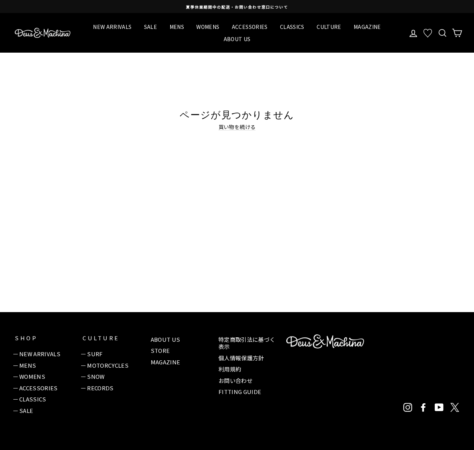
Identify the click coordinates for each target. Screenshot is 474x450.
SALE (150, 26)
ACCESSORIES (250, 26)
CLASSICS (292, 26)
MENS (177, 26)
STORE (160, 350)
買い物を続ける (237, 126)
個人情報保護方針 (241, 358)
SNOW (95, 376)
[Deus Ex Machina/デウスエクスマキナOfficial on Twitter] (454, 407)
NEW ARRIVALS (112, 26)
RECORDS (100, 388)
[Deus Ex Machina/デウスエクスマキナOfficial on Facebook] (423, 407)
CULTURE (329, 26)
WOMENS (207, 26)
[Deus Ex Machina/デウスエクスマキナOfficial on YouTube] (439, 407)
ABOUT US (237, 39)
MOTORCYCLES (107, 365)
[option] (237, 6)
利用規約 (229, 369)
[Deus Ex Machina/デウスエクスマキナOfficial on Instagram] (407, 407)
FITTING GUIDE (239, 392)
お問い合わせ (235, 380)
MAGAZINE (367, 26)
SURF (95, 354)
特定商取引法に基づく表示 (247, 343)
